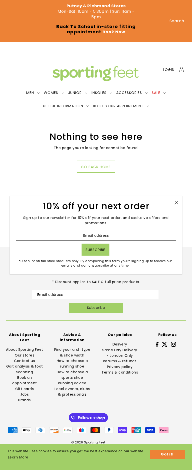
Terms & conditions (120, 372)
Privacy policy (119, 366)
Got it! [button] (167, 454)
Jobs (24, 394)
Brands (24, 400)
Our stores (24, 355)
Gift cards (24, 388)
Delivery (119, 344)
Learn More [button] (18, 457)
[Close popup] (176, 202)
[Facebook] (157, 344)
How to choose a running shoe (72, 363)
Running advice (72, 383)
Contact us (24, 360)
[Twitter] (165, 344)
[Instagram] (173, 344)
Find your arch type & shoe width (72, 352)
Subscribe (96, 307)
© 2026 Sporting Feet (88, 442)
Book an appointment (24, 380)
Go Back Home (96, 166)
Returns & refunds (120, 361)
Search (177, 21)
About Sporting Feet (24, 349)
